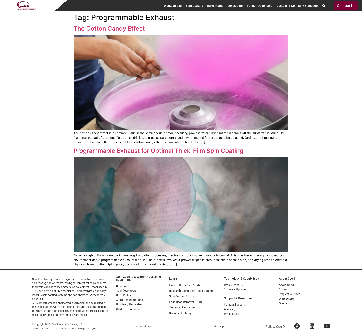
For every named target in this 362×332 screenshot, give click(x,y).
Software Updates (235, 289)
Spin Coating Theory (182, 296)
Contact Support (234, 304)
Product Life (231, 314)
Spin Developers (126, 290)
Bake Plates (123, 295)
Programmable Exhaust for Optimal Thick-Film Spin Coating (158, 150)
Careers (284, 303)
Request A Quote (289, 294)
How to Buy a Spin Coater (185, 285)
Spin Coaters (124, 286)
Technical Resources (182, 307)
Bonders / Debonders (129, 304)
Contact (284, 289)
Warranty (229, 309)
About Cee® (286, 285)
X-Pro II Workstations (129, 300)
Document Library (180, 313)
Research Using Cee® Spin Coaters (191, 291)
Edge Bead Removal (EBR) (185, 302)
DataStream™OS (234, 285)
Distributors (286, 298)
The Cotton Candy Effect (109, 28)
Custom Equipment (128, 309)
